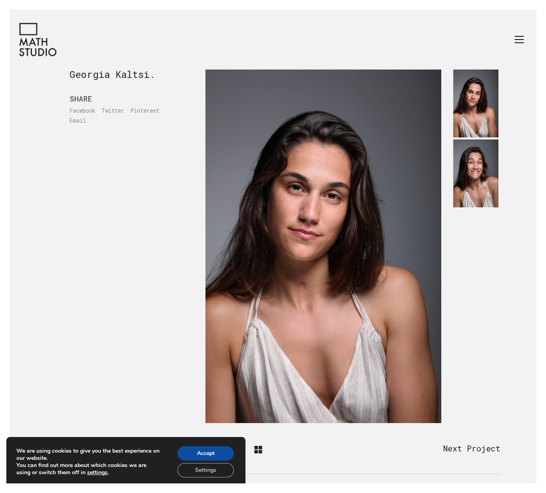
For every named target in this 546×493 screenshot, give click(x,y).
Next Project (471, 448)
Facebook (83, 110)
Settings (205, 470)
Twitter (113, 110)
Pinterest (144, 110)
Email (78, 120)
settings (97, 472)
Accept (206, 453)
